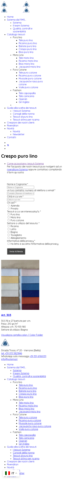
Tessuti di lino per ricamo (26, 119)
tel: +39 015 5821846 (11, 353)
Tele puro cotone (28, 72)
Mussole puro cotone (30, 78)
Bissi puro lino (26, 52)
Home (10, 16)
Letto (13, 229)
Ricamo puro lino (28, 43)
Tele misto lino (26, 57)
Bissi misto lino (26, 63)
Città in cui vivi (15, 196)
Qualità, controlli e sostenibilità (22, 30)
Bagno (14, 232)
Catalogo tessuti (16, 34)
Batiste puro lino (27, 46)
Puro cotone (17, 220)
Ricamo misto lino (28, 60)
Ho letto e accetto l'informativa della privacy (34, 243)
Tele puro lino (26, 40)
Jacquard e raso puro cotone (35, 426)
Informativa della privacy (21, 240)
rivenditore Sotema (17, 169)
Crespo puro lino (28, 49)
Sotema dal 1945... (16, 19)
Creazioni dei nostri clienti (20, 122)
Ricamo (15, 226)
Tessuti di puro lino (23, 116)
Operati (23, 99)
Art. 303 (6, 315)
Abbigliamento (18, 237)
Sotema (17, 22)
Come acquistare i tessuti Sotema (25, 163)
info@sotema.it (9, 359)
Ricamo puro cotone (30, 75)
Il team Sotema (21, 25)
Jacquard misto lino (29, 66)
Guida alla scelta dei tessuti (21, 107)
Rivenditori (12, 125)
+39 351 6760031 (37, 356)
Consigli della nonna (23, 113)
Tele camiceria (26, 96)
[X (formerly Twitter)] (8, 145)
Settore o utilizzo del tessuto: (23, 223)
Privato (14, 208)
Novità (10, 128)
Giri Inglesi (24, 102)
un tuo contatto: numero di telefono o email (31, 190)
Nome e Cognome (17, 184)
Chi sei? (11, 202)
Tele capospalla (27, 93)
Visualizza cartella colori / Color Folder (22, 334)
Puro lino (15, 214)
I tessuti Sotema (21, 110)
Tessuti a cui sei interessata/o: (24, 211)
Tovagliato (16, 235)
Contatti (11, 137)
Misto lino (16, 217)
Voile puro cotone (28, 87)
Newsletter (18, 134)
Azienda (15, 205)
